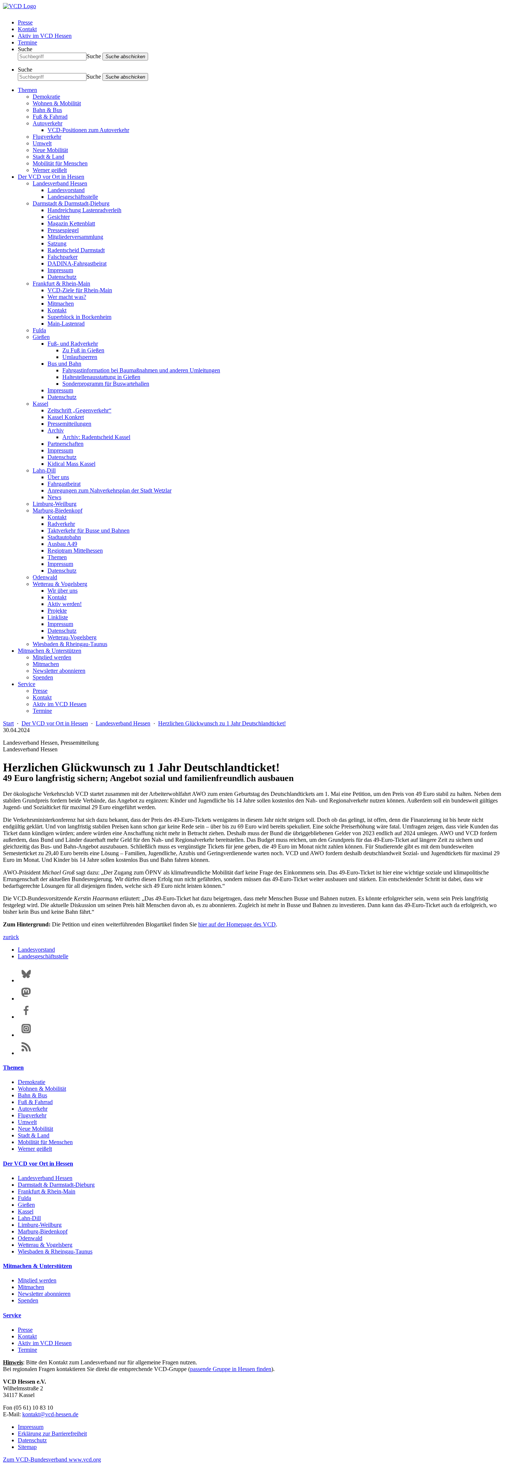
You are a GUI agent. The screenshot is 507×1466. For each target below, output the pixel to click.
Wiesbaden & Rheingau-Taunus (70, 644)
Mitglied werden (52, 657)
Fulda (39, 330)
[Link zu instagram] (26, 1035)
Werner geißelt (50, 170)
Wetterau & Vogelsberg (60, 584)
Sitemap (27, 1447)
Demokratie (46, 96)
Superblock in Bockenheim (79, 317)
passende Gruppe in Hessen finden (230, 1369)
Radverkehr (61, 524)
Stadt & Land (48, 157)
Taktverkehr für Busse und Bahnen (89, 530)
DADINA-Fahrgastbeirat (77, 263)
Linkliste (58, 617)
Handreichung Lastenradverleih (84, 210)
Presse (25, 22)
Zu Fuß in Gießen (83, 350)
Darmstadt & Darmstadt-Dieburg (71, 203)
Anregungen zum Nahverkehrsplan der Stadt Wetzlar (109, 490)
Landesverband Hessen (60, 183)
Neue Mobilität (50, 150)
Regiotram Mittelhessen (75, 550)
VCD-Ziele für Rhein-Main (80, 290)
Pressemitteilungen (69, 424)
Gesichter (59, 217)
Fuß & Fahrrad (50, 116)
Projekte (57, 610)
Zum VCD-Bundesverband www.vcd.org (52, 1459)
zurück (11, 937)
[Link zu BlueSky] (26, 980)
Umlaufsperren (79, 357)
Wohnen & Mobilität (57, 103)
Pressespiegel (63, 230)
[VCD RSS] (26, 1053)
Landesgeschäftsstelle (73, 197)
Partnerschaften (66, 444)
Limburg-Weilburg (54, 504)
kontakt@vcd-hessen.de (50, 1414)
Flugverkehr (47, 137)
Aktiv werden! (65, 604)
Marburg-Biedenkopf (57, 510)
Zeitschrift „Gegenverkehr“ (79, 410)
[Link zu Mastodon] (26, 998)
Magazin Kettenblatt (71, 223)
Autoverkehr (47, 123)
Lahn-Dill (44, 470)
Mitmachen (61, 303)
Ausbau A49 (62, 544)
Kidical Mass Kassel (71, 464)
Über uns (58, 477)
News (54, 497)
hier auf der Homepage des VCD (237, 924)
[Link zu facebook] (26, 1017)
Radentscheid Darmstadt (76, 250)
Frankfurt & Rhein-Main (61, 283)
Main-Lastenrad (66, 323)
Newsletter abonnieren (59, 671)
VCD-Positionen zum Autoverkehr (88, 130)
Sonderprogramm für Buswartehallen (105, 383)
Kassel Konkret (66, 417)
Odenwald (45, 577)
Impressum (60, 270)
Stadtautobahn (64, 537)
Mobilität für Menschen (60, 163)
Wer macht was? (67, 297)
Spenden (43, 677)
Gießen (41, 337)
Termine (27, 42)
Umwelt (42, 143)
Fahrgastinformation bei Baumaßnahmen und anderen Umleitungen (141, 370)
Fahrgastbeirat (64, 484)
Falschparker (63, 257)
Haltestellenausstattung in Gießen (101, 377)
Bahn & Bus (47, 110)
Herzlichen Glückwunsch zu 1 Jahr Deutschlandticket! (222, 723)
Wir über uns (63, 590)
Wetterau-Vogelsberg (72, 637)
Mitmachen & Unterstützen (49, 651)
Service (26, 684)
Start (8, 723)
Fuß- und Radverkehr (73, 343)
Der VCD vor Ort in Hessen (51, 177)
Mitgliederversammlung (75, 237)
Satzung (57, 243)
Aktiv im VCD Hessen (45, 36)
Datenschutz (62, 277)
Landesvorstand (66, 190)
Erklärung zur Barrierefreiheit (52, 1433)
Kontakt (27, 29)
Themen (27, 90)
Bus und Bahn (64, 363)
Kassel (40, 404)
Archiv (56, 430)
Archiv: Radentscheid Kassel (96, 437)
